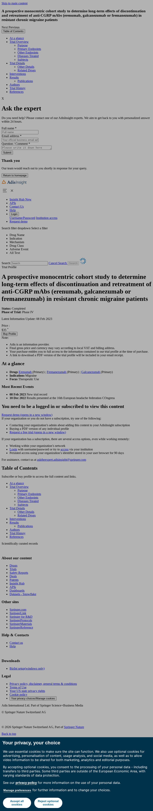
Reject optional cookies (48, 802)
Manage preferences (17, 790)
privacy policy (26, 783)
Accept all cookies (17, 802)
